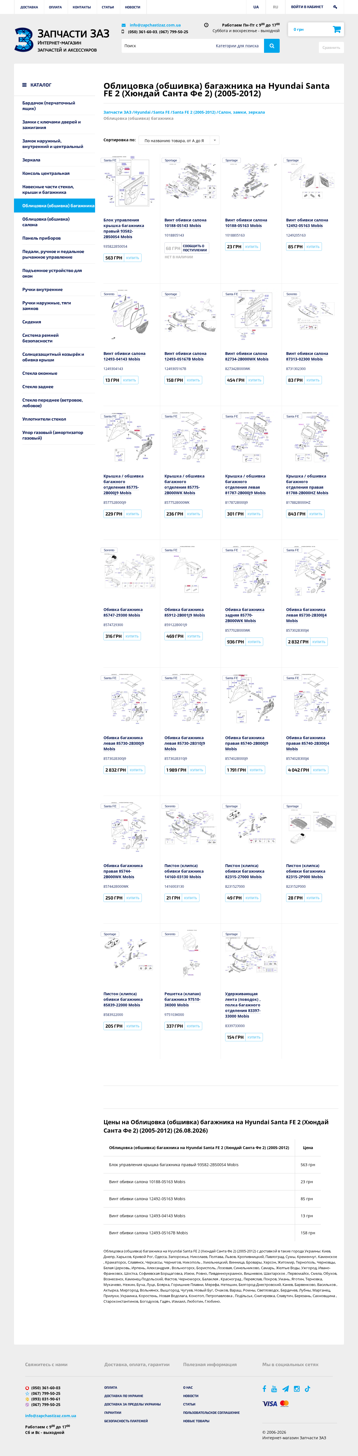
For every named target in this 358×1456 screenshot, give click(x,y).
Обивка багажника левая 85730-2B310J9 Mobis (184, 743)
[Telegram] (286, 1388)
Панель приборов (41, 237)
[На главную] (24, 39)
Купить (132, 258)
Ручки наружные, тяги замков (46, 305)
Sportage (171, 160)
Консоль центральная (46, 173)
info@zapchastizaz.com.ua (155, 25)
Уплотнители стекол (44, 418)
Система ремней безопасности (40, 337)
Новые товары (196, 1421)
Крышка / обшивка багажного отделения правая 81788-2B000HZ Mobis (307, 484)
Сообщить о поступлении (195, 248)
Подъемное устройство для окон (52, 273)
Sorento (109, 294)
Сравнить (331, 47)
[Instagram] (297, 1388)
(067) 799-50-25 (173, 31)
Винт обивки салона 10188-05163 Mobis (246, 222)
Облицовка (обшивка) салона (46, 221)
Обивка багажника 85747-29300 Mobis (123, 612)
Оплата (55, 7)
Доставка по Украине (123, 1396)
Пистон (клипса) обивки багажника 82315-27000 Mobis (244, 871)
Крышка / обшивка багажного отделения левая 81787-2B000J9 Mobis (245, 484)
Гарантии (112, 1412)
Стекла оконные (39, 373)
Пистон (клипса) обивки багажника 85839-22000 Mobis (123, 999)
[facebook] (264, 1388)
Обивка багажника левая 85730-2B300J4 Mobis (306, 615)
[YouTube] (274, 1388)
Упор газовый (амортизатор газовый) (52, 434)
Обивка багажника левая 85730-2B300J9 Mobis (123, 743)
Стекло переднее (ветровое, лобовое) (52, 402)
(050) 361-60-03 (142, 31)
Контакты (82, 7)
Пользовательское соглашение (211, 1412)
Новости (132, 7)
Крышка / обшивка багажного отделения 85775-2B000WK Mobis (184, 484)
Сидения (31, 321)
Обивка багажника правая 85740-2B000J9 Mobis (246, 743)
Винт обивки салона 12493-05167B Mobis (185, 356)
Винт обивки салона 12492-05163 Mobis (307, 222)
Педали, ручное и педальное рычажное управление (53, 254)
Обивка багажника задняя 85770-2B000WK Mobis (244, 615)
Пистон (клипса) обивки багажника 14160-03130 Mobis (184, 871)
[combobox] (179, 140)
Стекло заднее (37, 386)
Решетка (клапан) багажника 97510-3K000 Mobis (182, 999)
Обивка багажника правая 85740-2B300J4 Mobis (307, 743)
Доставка (29, 7)
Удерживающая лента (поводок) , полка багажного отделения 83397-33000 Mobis (243, 1005)
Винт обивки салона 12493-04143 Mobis (124, 356)
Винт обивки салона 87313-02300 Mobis (307, 356)
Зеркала (31, 159)
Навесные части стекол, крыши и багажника (48, 189)
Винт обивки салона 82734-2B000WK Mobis (246, 356)
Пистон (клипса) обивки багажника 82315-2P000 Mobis (305, 871)
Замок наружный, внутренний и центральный (52, 143)
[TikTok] (308, 1388)
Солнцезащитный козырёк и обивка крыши (53, 356)
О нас (188, 1387)
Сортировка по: (119, 139)
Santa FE (110, 160)
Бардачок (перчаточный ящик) (48, 105)
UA (256, 6)
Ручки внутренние (42, 289)
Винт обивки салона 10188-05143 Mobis (185, 222)
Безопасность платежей (126, 1421)
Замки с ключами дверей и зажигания (51, 124)
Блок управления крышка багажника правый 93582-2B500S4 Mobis (123, 228)
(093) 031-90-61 (45, 1399)
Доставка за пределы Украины (132, 1404)
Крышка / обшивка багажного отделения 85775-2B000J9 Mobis (123, 484)
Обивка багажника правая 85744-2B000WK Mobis (123, 871)
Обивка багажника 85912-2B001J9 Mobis (184, 612)
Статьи (108, 7)
